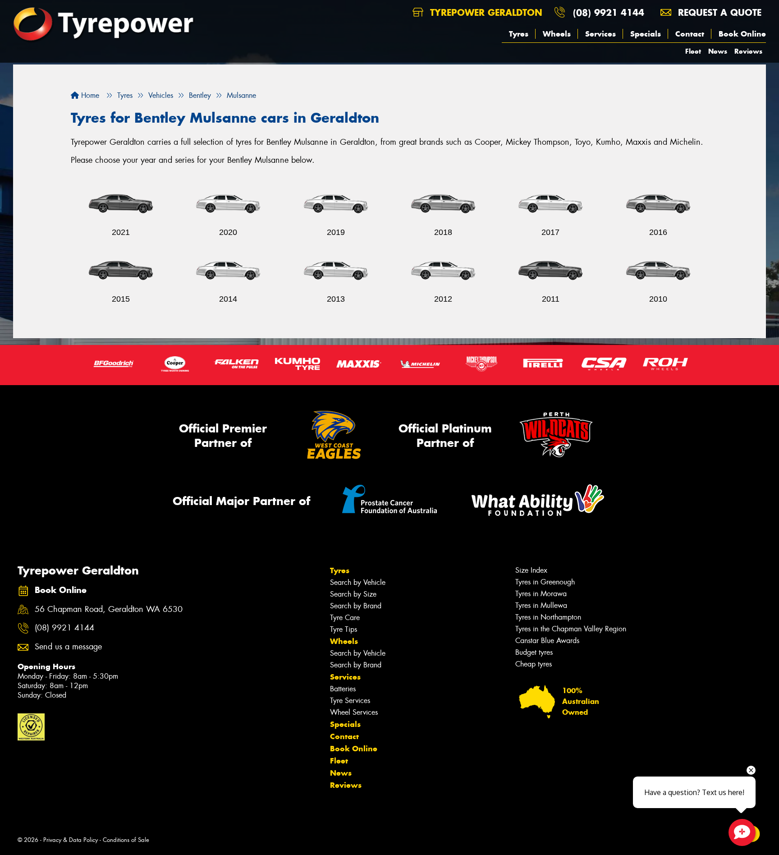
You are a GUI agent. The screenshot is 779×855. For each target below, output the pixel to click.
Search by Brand (355, 606)
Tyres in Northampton (548, 617)
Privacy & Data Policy (70, 840)
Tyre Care (345, 617)
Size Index (531, 570)
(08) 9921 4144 (608, 12)
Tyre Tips (343, 629)
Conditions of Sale (126, 840)
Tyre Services (350, 700)
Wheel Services (354, 712)
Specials (645, 34)
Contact (689, 34)
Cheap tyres (533, 664)
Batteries (343, 689)
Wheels (557, 34)
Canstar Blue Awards (547, 640)
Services (600, 34)
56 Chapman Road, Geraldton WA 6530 (109, 609)
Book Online (742, 34)
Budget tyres (534, 652)
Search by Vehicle (357, 582)
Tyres (518, 34)
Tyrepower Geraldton (484, 12)
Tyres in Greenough (545, 582)
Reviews (748, 51)
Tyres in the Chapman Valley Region (570, 629)
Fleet (693, 51)
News (717, 51)
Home (89, 95)
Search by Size (353, 594)
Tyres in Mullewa (541, 605)
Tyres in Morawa (541, 593)
